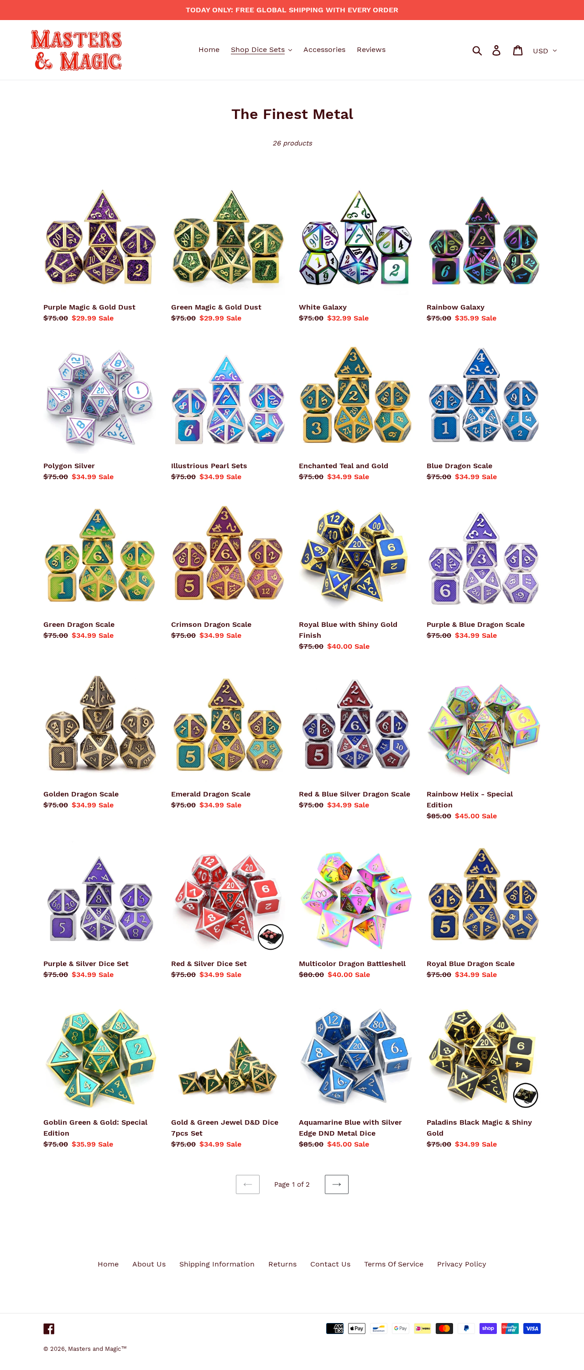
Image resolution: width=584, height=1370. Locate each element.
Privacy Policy (461, 1264)
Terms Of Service (393, 1264)
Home (108, 1264)
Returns (282, 1264)
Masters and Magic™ (97, 1348)
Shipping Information (217, 1264)
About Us (149, 1264)
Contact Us (330, 1264)
